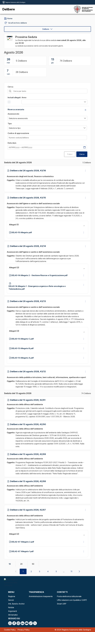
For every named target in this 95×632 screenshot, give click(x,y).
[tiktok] (30, 623)
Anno (24, 97)
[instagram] (18, 623)
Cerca (10, 87)
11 (71, 571)
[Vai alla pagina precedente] (16, 571)
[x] (35, 623)
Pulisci (69, 154)
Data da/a (12, 143)
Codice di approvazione (18, 133)
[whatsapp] (10, 623)
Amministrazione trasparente (41, 596)
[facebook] (14, 623)
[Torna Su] (87, 624)
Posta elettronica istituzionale (69, 596)
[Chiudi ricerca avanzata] (85, 110)
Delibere (45, 29)
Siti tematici (13, 615)
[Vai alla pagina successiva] (79, 571)
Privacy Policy (23, 630)
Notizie (11, 607)
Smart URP (61, 604)
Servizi (11, 600)
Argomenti (12, 611)
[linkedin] (22, 623)
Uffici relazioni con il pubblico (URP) (72, 600)
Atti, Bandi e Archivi (16, 604)
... (63, 571)
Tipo (10, 123)
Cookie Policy (10, 630)
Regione (11, 596)
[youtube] (26, 623)
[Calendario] (84, 147)
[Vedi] (85, 170)
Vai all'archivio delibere (17, 23)
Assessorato (13, 114)
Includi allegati (14, 97)
